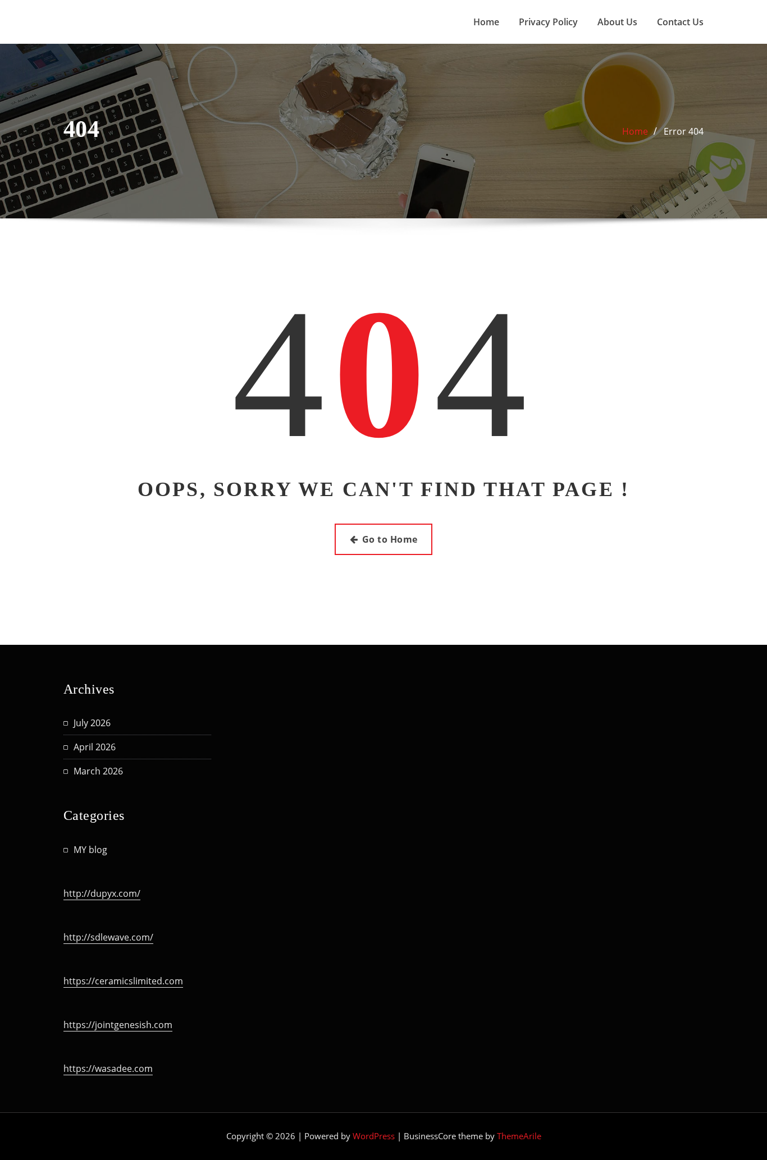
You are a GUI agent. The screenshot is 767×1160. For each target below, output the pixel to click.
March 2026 (98, 771)
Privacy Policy (548, 22)
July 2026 (92, 723)
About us (617, 22)
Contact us (680, 22)
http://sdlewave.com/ (108, 937)
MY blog (90, 849)
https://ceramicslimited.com (123, 981)
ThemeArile (519, 1135)
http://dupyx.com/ (101, 893)
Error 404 (684, 131)
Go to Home (390, 539)
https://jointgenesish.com (117, 1025)
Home (486, 22)
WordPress (374, 1135)
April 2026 (95, 747)
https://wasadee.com (108, 1068)
